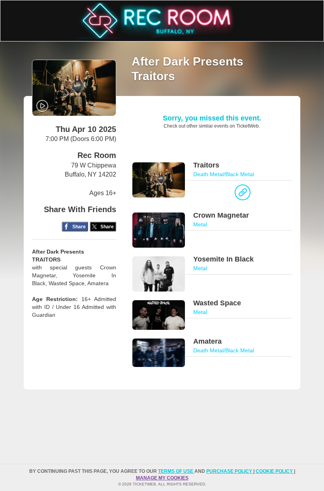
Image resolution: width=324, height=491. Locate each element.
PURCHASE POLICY (229, 471)
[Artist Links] (243, 194)
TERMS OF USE (176, 471)
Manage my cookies (162, 478)
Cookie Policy (275, 471)
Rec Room (96, 155)
